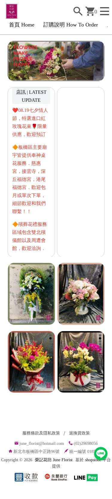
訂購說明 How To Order (70, 25)
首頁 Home (21, 25)
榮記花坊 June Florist (54, 460)
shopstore (93, 460)
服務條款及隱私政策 (41, 433)
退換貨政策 (79, 433)
